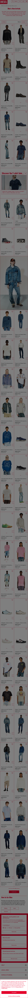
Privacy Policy (18, 986)
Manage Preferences (5, 986)
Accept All (14, 992)
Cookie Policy (4, 988)
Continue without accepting (14, 996)
